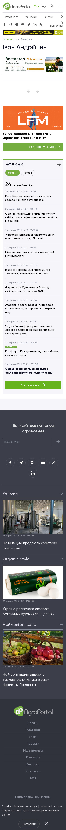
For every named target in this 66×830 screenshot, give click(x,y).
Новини (32, 722)
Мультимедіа (33, 750)
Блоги (49, 16)
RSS (33, 778)
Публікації (33, 729)
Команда (33, 757)
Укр (36, 6)
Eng (43, 6)
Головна (7, 39)
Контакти (33, 771)
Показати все (30, 385)
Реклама (33, 764)
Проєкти (33, 743)
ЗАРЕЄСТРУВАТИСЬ (42, 147)
